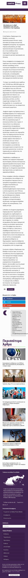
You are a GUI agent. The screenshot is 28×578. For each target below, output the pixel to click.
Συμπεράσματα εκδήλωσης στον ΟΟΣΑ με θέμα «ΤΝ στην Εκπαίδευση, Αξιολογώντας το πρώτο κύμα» (13, 364)
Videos (6, 556)
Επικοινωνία (7, 518)
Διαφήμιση (7, 515)
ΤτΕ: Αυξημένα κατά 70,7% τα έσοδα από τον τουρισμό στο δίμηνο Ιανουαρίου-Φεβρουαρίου (14, 403)
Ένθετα (6, 543)
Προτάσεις (7, 540)
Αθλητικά (6, 553)
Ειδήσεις (6, 534)
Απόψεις (6, 559)
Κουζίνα (6, 550)
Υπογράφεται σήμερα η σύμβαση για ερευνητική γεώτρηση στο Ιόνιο (12, 444)
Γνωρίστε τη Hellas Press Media (13, 512)
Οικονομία (10, 289)
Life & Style (7, 546)
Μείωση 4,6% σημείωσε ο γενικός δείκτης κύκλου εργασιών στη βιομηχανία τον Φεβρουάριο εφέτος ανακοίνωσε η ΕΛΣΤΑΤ (13, 424)
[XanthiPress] (14, 3)
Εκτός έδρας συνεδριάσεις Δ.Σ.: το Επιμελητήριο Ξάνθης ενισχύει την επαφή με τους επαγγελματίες (14, 464)
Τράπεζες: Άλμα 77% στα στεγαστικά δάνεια (14, 384)
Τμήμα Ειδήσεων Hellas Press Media (17, 312)
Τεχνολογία (7, 537)
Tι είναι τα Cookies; (15, 571)
